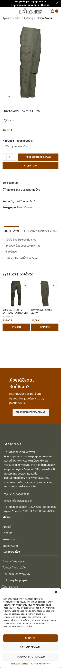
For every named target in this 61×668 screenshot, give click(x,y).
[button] (56, 592)
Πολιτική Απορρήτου (40, 664)
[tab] (11, 230)
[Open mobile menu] (4, 11)
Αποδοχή (30, 638)
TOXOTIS (36, 316)
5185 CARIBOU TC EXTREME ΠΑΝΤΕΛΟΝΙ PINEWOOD (15, 313)
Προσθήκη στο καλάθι (38, 157)
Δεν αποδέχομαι (30, 647)
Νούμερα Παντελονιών (17, 140)
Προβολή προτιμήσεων (30, 656)
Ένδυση (28, 18)
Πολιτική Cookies (19, 664)
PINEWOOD (8, 316)
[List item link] (30, 494)
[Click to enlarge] (9, 97)
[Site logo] (30, 10)
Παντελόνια (44, 18)
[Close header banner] (57, 3)
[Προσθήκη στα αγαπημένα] (25, 285)
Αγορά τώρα (30, 165)
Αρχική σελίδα (11, 18)
